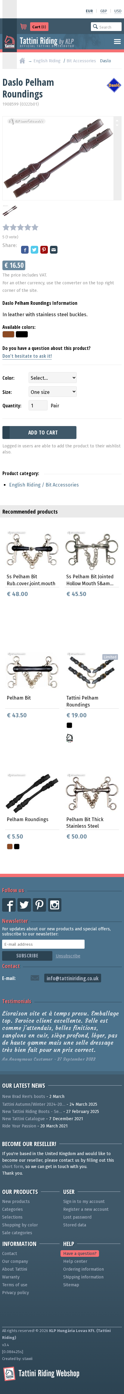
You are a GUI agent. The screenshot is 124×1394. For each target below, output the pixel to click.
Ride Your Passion (19, 1126)
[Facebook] (25, 250)
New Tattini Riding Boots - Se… (32, 1111)
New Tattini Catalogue (23, 1118)
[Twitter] (35, 250)
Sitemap (71, 1284)
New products (16, 1201)
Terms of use (14, 1284)
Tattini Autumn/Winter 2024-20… (33, 1104)
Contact (11, 965)
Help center (75, 1261)
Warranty (11, 1277)
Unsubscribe (68, 956)
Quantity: (11, 405)
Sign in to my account (84, 1201)
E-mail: (9, 978)
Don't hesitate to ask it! (27, 356)
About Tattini (14, 1269)
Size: (7, 392)
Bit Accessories (81, 60)
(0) (39, 27)
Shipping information (83, 1277)
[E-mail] (54, 250)
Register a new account (86, 1209)
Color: (8, 378)
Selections (12, 1217)
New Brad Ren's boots (23, 1096)
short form (12, 1166)
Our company (15, 1261)
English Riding (46, 60)
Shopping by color (20, 1225)
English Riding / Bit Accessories (44, 485)
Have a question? (80, 1253)
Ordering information (83, 1269)
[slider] (20, 227)
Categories (12, 1209)
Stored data (74, 1225)
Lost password (77, 1217)
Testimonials (16, 1001)
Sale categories (17, 1232)
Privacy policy (15, 1292)
